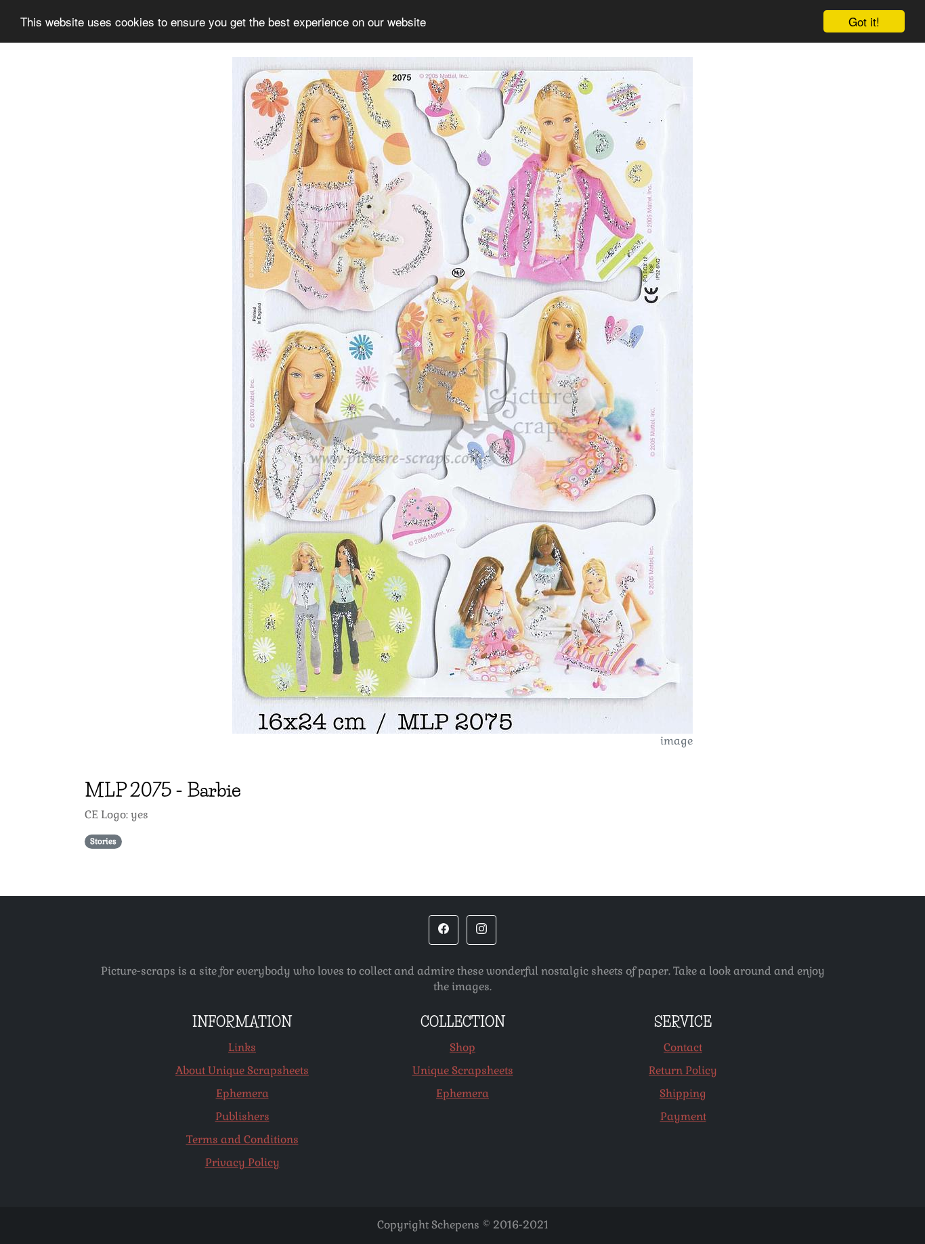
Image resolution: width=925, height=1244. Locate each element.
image (676, 741)
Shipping (683, 1093)
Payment (683, 1116)
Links (242, 1047)
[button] (443, 930)
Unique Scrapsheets (462, 1070)
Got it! (864, 21)
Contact (683, 1047)
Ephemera (242, 1093)
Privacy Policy (242, 1162)
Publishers (242, 1116)
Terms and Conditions (242, 1139)
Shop (462, 1047)
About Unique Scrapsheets (242, 1070)
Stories (103, 841)
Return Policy (683, 1070)
